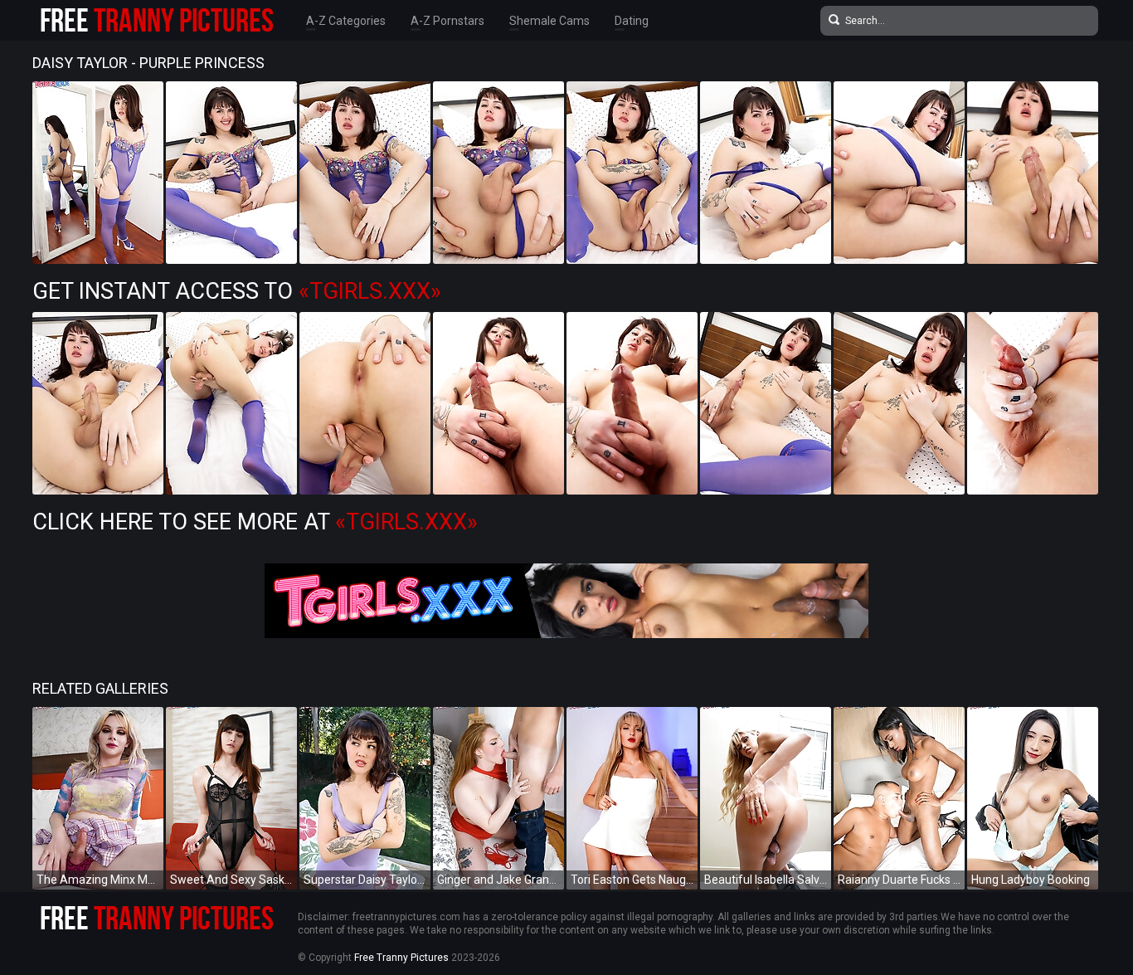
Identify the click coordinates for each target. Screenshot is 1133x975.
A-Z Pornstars (447, 20)
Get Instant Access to (236, 291)
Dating (632, 20)
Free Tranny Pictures (401, 957)
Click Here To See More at (255, 522)
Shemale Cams (549, 20)
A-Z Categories (346, 20)
